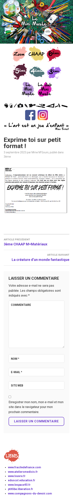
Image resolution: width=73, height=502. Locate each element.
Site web (17, 385)
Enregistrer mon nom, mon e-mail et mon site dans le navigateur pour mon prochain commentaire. (36, 407)
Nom (15, 358)
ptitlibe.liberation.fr (20, 489)
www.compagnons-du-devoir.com (30, 493)
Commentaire (21, 304)
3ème (7, 156)
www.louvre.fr (17, 476)
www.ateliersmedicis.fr (23, 471)
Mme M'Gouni (40, 152)
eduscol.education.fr (21, 480)
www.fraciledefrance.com (24, 467)
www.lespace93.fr (19, 484)
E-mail (16, 372)
